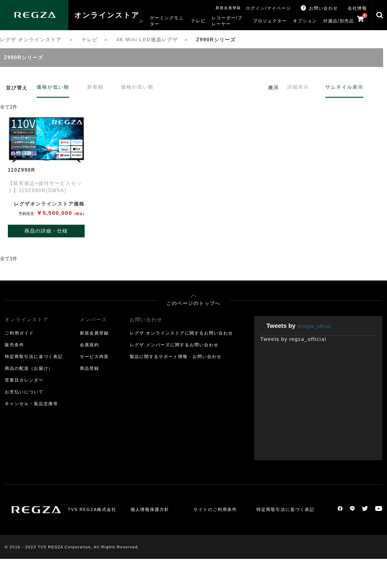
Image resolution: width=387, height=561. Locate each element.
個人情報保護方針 (150, 509)
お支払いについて (24, 391)
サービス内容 (94, 356)
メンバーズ (93, 319)
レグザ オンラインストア (31, 39)
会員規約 (89, 344)
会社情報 (357, 8)
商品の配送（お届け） (29, 368)
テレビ (90, 39)
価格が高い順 (137, 87)
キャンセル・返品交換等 (31, 403)
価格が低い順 (53, 87)
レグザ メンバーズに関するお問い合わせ (174, 344)
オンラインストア (107, 15)
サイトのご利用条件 (215, 509)
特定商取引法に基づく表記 (34, 356)
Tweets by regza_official (293, 339)
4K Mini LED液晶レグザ (147, 39)
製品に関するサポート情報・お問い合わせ (176, 356)
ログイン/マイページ (268, 8)
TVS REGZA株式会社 (92, 509)
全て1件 (8, 106)
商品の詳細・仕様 (46, 230)
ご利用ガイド (19, 333)
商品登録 (89, 368)
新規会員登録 (228, 8)
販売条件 (14, 344)
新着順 (95, 87)
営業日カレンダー (24, 380)
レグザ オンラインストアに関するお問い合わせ (181, 333)
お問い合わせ (323, 8)
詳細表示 (298, 87)
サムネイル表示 (344, 87)
